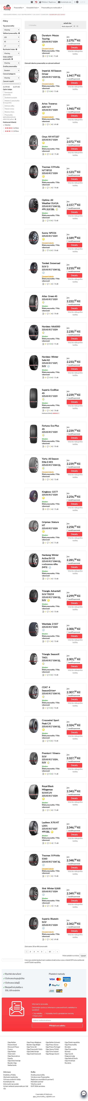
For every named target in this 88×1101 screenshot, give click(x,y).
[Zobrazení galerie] (77, 26)
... (45, 952)
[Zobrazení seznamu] (74, 26)
